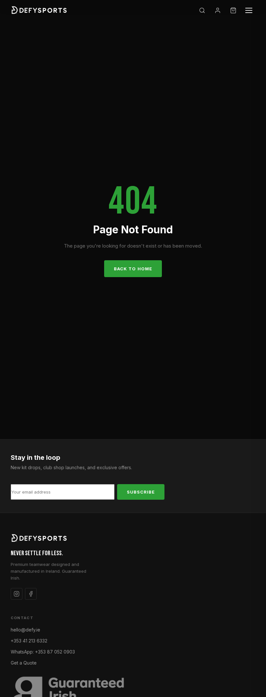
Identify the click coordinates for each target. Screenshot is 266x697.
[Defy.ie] (40, 10)
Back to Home (133, 268)
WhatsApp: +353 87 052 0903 (43, 651)
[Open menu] (248, 10)
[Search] (202, 10)
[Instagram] (16, 594)
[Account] (217, 10)
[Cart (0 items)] (233, 10)
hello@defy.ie (25, 629)
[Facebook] (31, 594)
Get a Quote (24, 663)
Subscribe (141, 492)
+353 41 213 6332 (29, 640)
